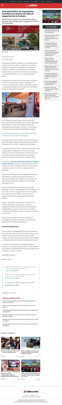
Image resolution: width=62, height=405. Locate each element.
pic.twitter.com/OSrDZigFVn (12, 278)
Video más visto (52, 11)
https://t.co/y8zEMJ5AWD (12, 270)
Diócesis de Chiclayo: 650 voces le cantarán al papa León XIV (10, 351)
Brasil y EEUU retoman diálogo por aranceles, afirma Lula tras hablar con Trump (30, 375)
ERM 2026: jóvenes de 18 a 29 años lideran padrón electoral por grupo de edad (52, 31)
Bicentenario (13, 1)
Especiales (26, 1)
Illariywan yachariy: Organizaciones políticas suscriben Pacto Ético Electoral (10, 375)
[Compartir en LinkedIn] (19, 356)
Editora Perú (21, 400)
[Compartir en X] (18, 356)
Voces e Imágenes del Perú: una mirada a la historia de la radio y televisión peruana (30, 352)
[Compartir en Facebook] (16, 356)
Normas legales (34, 1)
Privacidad (42, 400)
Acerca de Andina (29, 400)
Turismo (42, 1)
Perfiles (20, 1)
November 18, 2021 (12, 285)
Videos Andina (8, 333)
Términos (36, 400)
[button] (1, 355)
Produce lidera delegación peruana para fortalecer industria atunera (51, 83)
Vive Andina (49, 1)
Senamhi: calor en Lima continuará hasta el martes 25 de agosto (51, 89)
